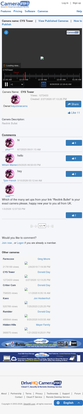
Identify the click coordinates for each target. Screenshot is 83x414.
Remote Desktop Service (58, 396)
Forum (78, 393)
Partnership (16, 393)
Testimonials (52, 393)
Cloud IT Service (34, 396)
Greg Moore (44, 258)
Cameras (43, 11)
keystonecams (19, 106)
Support (66, 393)
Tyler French (9, 180)
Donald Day (44, 271)
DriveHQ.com (29, 404)
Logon (20, 243)
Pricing (18, 11)
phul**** (9, 149)
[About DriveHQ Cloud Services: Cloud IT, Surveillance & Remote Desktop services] (41, 382)
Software (30, 11)
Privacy (39, 393)
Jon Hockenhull (42, 298)
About (4, 393)
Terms (28, 393)
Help (79, 11)
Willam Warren (9, 164)
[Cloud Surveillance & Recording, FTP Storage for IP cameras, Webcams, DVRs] (14, 4)
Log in (65, 3)
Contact (18, 396)
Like (75, 112)
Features (6, 11)
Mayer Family (43, 324)
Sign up (77, 3)
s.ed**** (10, 195)
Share (75, 104)
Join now (7, 243)
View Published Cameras (53, 21)
